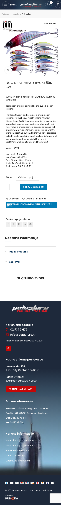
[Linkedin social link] (25, 224)
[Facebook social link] (8, 224)
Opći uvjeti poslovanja (18, 460)
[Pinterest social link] (19, 224)
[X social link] (13, 224)
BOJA (9, 177)
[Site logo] (31, 4)
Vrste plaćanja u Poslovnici (20, 445)
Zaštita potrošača (15, 455)
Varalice (17, 14)
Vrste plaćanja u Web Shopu (21, 440)
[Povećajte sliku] (8, 70)
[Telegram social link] (30, 224)
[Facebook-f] (8, 348)
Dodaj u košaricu (33, 187)
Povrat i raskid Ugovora (18, 450)
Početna (5, 14)
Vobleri (27, 14)
